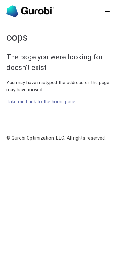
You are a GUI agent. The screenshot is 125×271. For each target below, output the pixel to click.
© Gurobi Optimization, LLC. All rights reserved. (56, 138)
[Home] (30, 11)
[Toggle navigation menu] (107, 11)
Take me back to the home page (40, 102)
